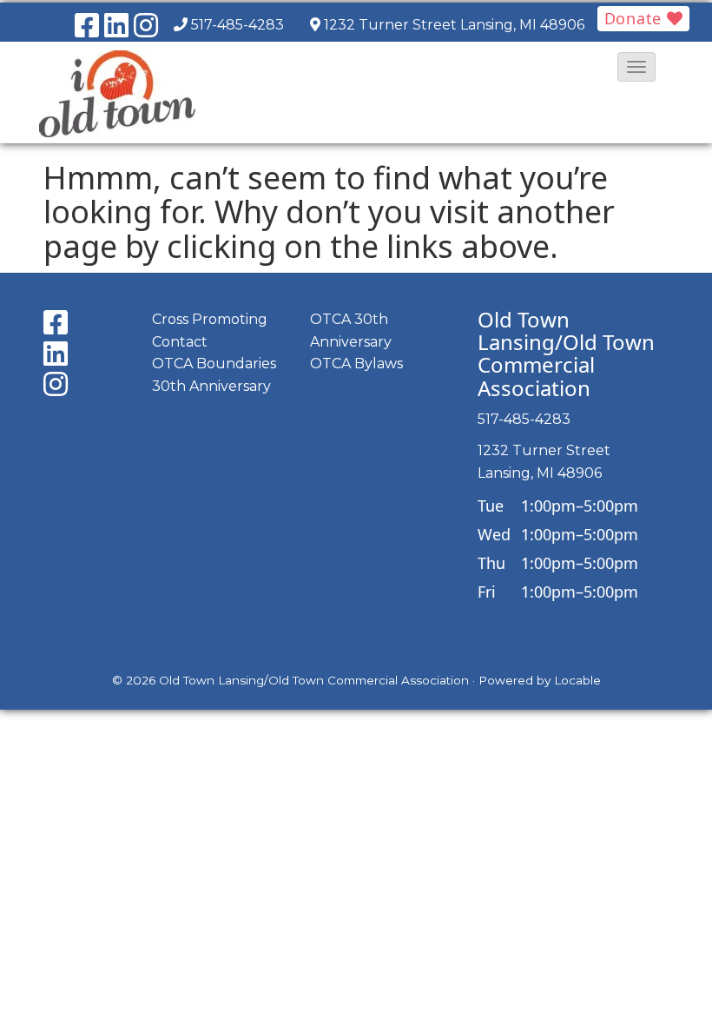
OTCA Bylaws (356, 363)
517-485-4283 (237, 25)
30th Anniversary (211, 386)
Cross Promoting (209, 319)
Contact (180, 342)
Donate (635, 18)
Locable (577, 680)
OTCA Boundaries (214, 363)
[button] (636, 67)
